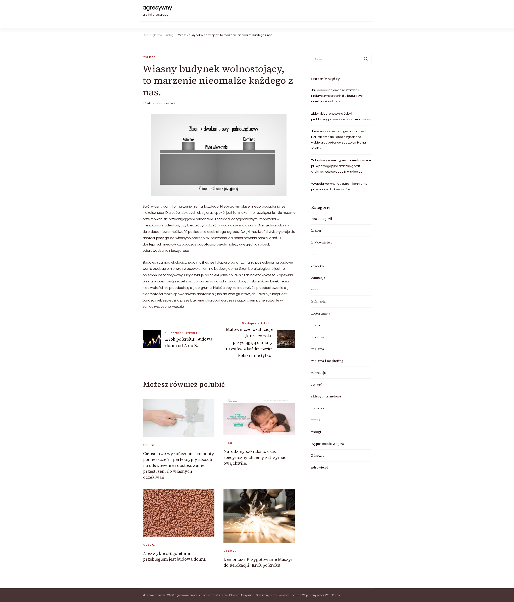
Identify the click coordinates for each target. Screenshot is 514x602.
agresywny (157, 7)
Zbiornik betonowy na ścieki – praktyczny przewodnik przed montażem (341, 116)
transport (318, 408)
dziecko (317, 266)
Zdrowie (317, 455)
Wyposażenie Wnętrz (327, 443)
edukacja (318, 278)
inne (314, 289)
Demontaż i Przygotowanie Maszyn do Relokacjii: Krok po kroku (258, 562)
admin (147, 103)
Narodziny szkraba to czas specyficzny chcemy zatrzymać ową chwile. (254, 457)
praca (315, 325)
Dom (314, 254)
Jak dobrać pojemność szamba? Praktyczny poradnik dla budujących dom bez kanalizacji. (337, 96)
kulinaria (318, 301)
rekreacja (318, 372)
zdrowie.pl (319, 467)
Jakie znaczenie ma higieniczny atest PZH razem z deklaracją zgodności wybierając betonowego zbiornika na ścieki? (338, 140)
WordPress (332, 595)
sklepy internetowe (326, 396)
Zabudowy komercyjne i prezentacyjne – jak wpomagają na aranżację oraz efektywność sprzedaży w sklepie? (341, 166)
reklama (317, 349)
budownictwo (321, 242)
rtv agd (316, 384)
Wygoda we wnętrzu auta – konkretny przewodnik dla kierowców (339, 186)
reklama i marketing (327, 361)
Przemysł (318, 337)
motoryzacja (320, 313)
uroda (315, 420)
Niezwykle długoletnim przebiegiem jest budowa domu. (174, 556)
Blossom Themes (289, 595)
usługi (149, 57)
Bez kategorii (321, 218)
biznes (316, 230)
